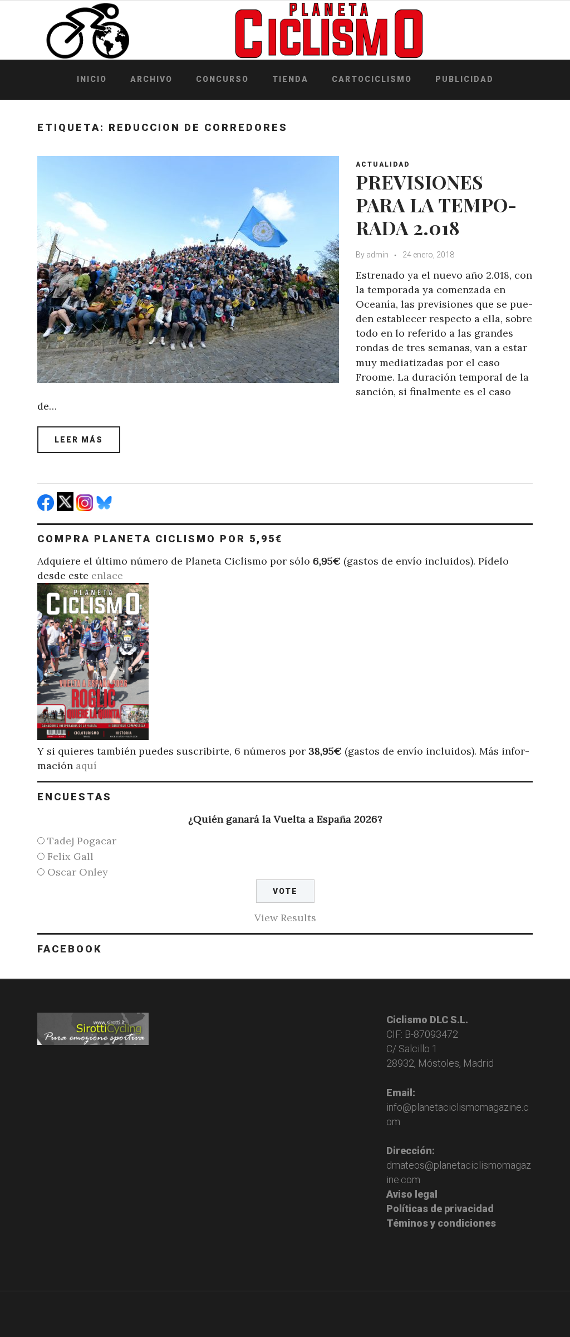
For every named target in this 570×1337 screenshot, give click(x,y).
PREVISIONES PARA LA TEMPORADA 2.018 (436, 204)
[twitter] (66, 507)
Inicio (92, 79)
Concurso (222, 79)
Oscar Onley (77, 872)
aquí (86, 765)
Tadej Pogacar (81, 840)
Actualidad (383, 164)
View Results (285, 917)
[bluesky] (105, 507)
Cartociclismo (372, 79)
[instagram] (86, 507)
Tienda (290, 79)
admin (377, 254)
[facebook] (47, 507)
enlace (107, 575)
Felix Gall (70, 856)
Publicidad (464, 79)
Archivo (151, 79)
